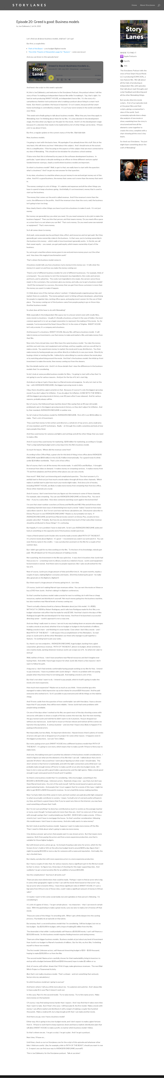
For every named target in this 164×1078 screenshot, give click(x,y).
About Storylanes (147, 5)
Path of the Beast (35, 48)
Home (134, 5)
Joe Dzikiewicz (24, 26)
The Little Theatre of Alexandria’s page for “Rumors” (49, 52)
